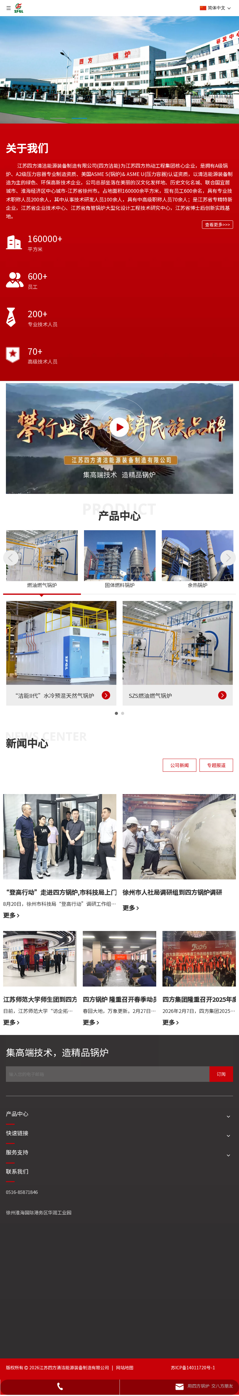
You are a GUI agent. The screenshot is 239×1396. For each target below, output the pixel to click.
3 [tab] (79, 118)
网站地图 (125, 1367)
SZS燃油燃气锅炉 (150, 695)
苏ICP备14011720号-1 (193, 1367)
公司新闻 (179, 765)
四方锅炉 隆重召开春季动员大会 (127, 999)
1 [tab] (36, 118)
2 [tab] (58, 118)
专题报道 (216, 765)
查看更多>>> (217, 224)
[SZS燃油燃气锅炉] (178, 643)
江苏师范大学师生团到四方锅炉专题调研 (59, 999)
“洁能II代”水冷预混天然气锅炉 (53, 695)
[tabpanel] (119, 70)
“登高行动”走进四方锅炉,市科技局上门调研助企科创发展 (85, 892)
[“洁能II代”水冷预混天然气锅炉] (61, 643)
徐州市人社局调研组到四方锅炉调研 (172, 892)
